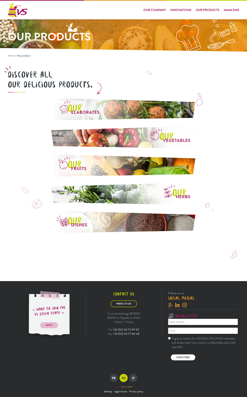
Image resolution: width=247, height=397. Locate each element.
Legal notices (120, 391)
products (207, 10)
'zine (231, 10)
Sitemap (108, 391)
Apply (49, 325)
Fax (123, 334)
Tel (124, 329)
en (123, 378)
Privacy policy (136, 391)
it (133, 378)
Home (11, 56)
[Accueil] (18, 10)
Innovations (180, 10)
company (154, 10)
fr (114, 378)
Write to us (123, 304)
